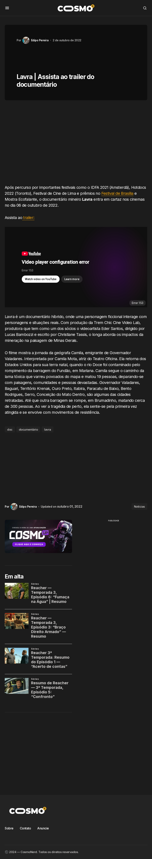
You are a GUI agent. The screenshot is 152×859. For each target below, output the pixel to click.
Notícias (139, 506)
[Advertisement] (76, 144)
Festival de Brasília (117, 193)
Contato (25, 828)
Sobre (9, 828)
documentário (28, 429)
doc (9, 429)
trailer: (28, 217)
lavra (47, 429)
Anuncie (43, 828)
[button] (7, 8)
